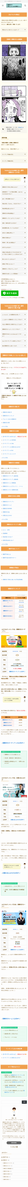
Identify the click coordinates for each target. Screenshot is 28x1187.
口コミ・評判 (6, 530)
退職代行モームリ (7, 505)
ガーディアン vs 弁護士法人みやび (11, 447)
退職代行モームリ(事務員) (9, 482)
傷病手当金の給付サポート (9, 557)
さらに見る (5, 426)
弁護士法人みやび (7, 515)
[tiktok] (15, 1147)
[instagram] (13, 1147)
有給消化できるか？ (8, 536)
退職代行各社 (6, 1176)
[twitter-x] (11, 1147)
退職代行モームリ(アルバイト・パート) (13, 486)
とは (9, 554)
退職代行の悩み (7, 1171)
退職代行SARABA (7, 508)
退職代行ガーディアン (8, 501)
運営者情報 (14, 1142)
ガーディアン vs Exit (8, 450)
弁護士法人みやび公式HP (17, 819)
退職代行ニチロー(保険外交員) (10, 489)
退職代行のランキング (8, 415)
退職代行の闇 (6, 422)
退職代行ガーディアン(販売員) (10, 476)
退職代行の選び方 (7, 412)
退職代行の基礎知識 (8, 1168)
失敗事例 (5, 533)
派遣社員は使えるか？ (8, 540)
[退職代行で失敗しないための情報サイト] (14, 6)
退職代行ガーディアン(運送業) (10, 479)
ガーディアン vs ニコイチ (9, 453)
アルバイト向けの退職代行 (9, 419)
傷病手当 (5, 554)
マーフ (25, 43)
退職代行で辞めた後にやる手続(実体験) (13, 579)
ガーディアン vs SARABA (9, 440)
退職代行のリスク (7, 1165)
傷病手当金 (6, 1157)
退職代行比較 (6, 1179)
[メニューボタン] (3, 6)
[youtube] (17, 1147)
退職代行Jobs (6, 512)
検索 (24, 1102)
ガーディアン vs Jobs (8, 443)
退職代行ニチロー (7, 722)
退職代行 (6, 1160)
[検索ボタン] (25, 6)
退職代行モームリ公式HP (17, 949)
